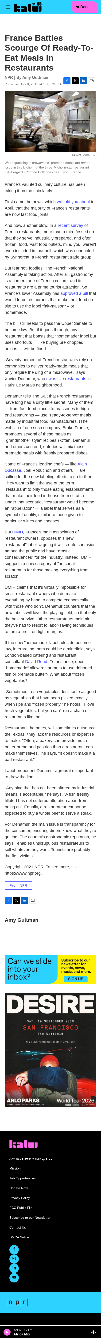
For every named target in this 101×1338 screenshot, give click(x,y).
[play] (7, 1332)
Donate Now (18, 1188)
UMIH (17, 532)
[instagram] (14, 1259)
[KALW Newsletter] (50, 969)
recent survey (70, 225)
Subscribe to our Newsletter (29, 1217)
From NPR (18, 885)
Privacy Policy (19, 1198)
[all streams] (95, 1332)
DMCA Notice (19, 1237)
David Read (36, 661)
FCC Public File (20, 1208)
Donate (86, 7)
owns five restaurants (66, 378)
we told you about (73, 201)
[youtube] (14, 1277)
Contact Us (17, 1227)
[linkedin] (14, 1268)
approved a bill (74, 293)
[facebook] (14, 1249)
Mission (15, 1168)
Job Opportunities (22, 1178)
